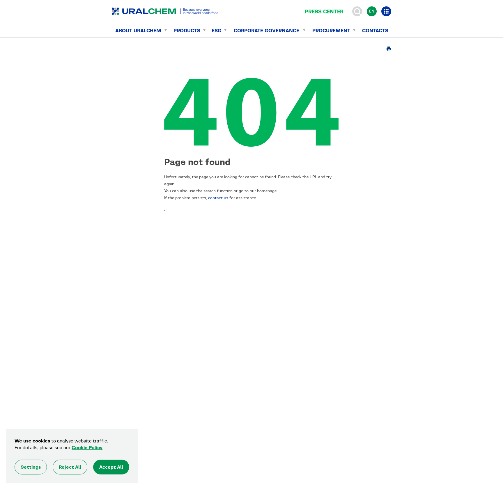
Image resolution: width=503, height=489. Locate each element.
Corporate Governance (266, 30)
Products (186, 30)
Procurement (331, 30)
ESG (217, 30)
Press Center (324, 11)
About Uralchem (138, 30)
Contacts (375, 30)
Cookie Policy (87, 447)
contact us (218, 197)
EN (371, 11)
